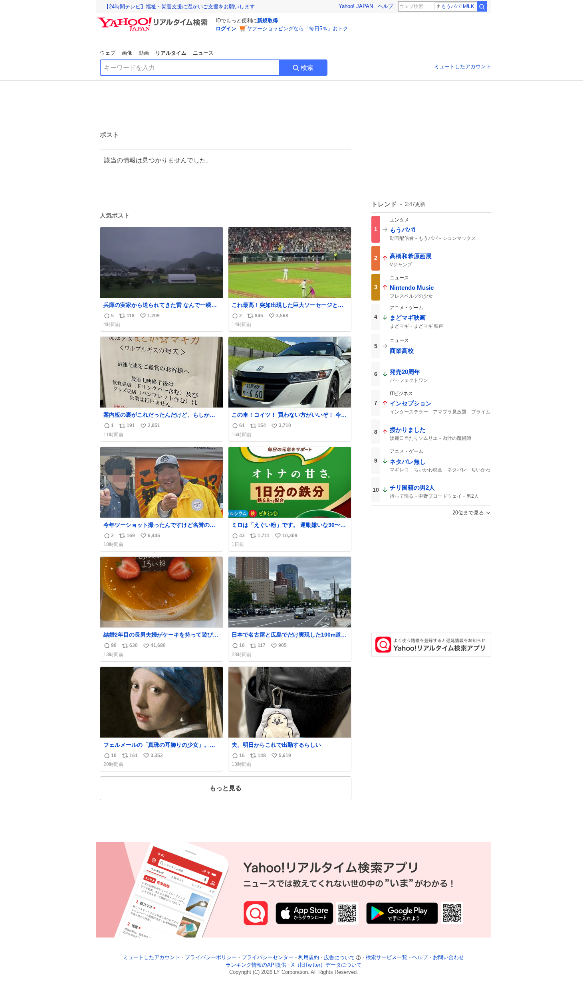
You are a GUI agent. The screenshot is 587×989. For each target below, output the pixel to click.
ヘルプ (385, 6)
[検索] (482, 6)
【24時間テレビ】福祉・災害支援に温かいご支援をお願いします (179, 7)
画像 (127, 53)
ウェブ (107, 53)
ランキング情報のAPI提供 (256, 965)
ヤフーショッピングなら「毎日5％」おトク (297, 29)
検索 (307, 67)
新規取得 (267, 21)
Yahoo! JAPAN (356, 6)
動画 (144, 53)
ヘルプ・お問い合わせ (438, 958)
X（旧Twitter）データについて (326, 965)
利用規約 (308, 958)
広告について (339, 958)
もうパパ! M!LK (457, 6)
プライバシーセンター (268, 958)
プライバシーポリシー (211, 958)
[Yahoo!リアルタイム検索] (154, 19)
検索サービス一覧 (386, 958)
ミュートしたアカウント (462, 66)
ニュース (203, 53)
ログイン (226, 29)
